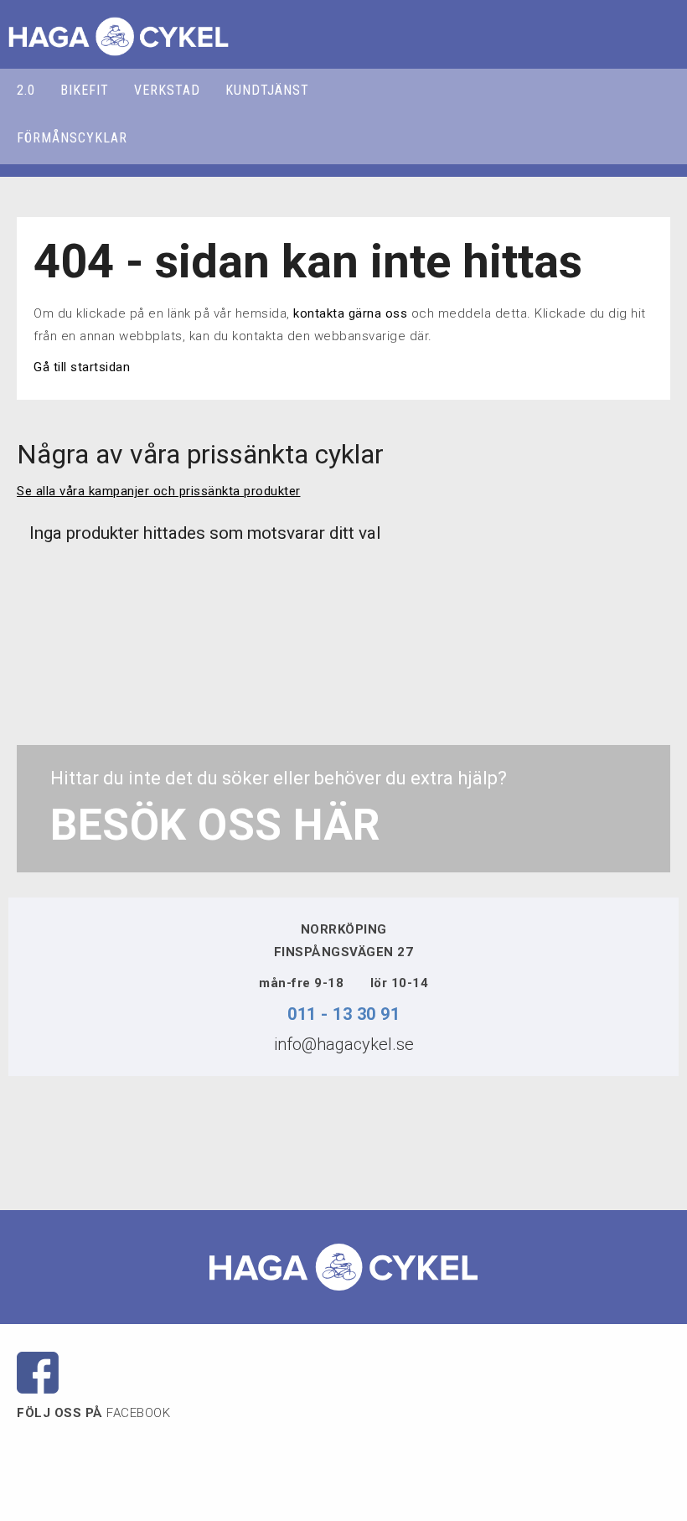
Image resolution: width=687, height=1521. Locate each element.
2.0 (26, 90)
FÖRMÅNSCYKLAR (72, 138)
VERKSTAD (167, 90)
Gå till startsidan (82, 367)
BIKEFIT (84, 90)
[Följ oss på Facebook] (38, 1371)
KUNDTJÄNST (267, 90)
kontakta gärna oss (350, 313)
